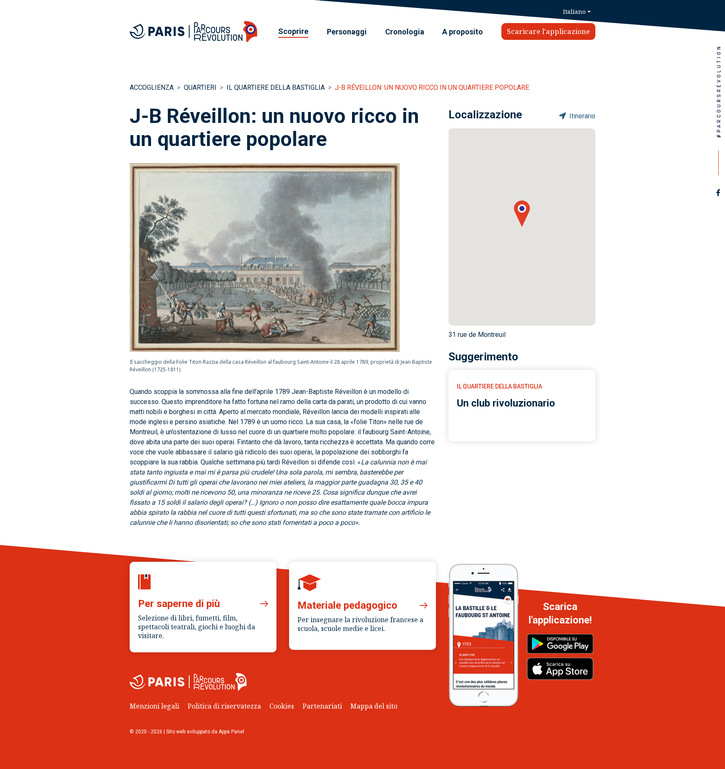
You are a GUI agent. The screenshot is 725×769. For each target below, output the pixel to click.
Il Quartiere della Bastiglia (276, 87)
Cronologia (404, 31)
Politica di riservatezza (224, 706)
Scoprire (293, 31)
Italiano (574, 12)
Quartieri (200, 87)
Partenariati (322, 706)
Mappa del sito (373, 706)
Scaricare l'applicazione (548, 31)
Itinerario (581, 116)
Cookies (281, 706)
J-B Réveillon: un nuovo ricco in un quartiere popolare (432, 87)
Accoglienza (152, 87)
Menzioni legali (154, 706)
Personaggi (347, 31)
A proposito (462, 31)
